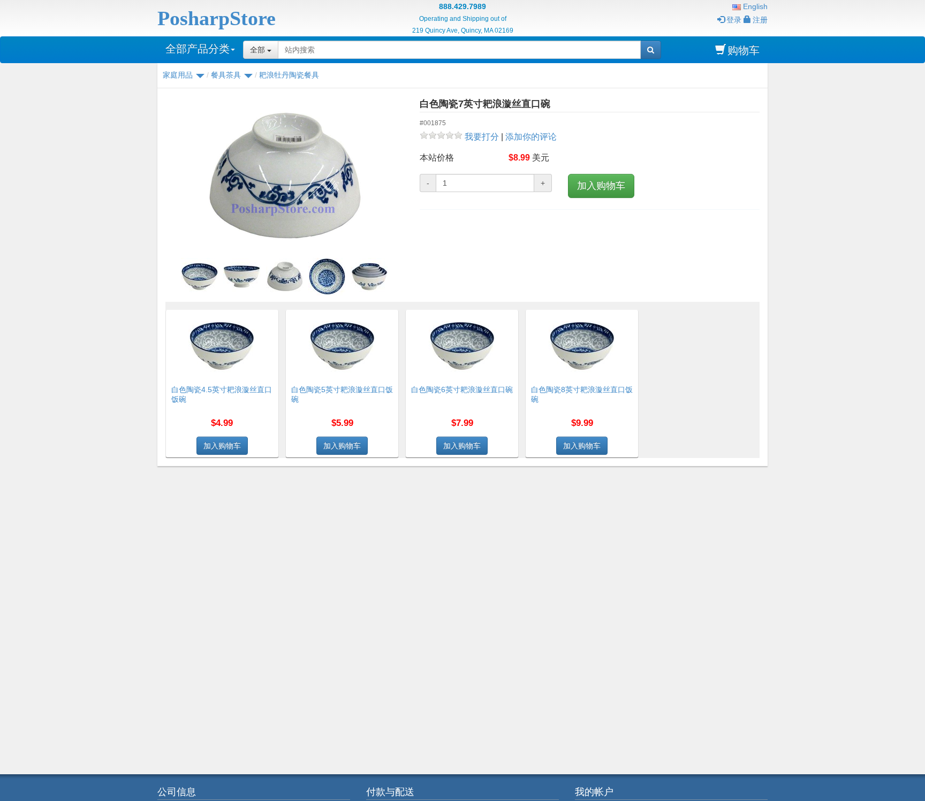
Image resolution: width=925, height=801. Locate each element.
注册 (760, 20)
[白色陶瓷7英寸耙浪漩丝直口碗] (284, 176)
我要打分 (482, 136)
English (754, 6)
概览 (266, 316)
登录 (733, 20)
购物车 (743, 50)
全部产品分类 (197, 49)
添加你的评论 (531, 136)
